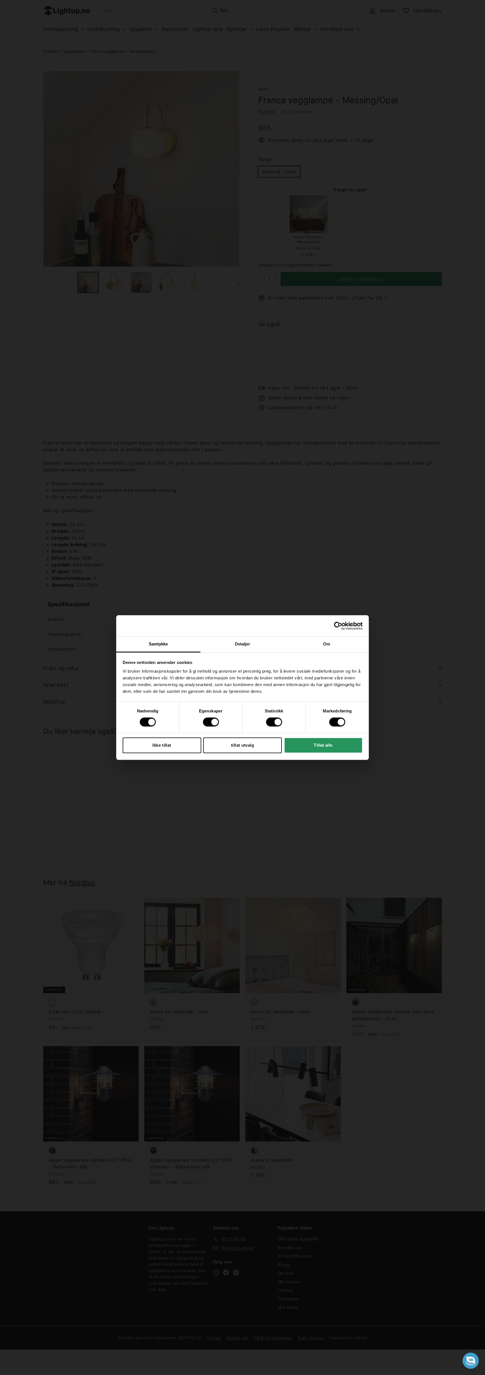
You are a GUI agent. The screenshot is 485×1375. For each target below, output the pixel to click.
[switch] (211, 722)
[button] (471, 1361)
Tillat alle (323, 745)
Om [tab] (326, 644)
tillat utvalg (242, 745)
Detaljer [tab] (242, 644)
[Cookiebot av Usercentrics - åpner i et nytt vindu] (338, 626)
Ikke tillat (161, 745)
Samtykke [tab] (158, 644)
